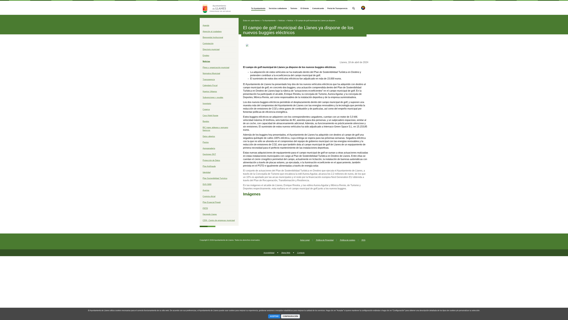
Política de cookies (347, 240)
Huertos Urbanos (210, 91)
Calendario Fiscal (210, 85)
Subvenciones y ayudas (213, 97)
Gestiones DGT (209, 154)
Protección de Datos (211, 160)
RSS (363, 240)
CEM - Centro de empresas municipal (219, 220)
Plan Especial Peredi (212, 202)
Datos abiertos (209, 136)
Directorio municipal (211, 49)
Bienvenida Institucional (213, 37)
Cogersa (206, 109)
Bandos (206, 121)
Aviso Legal (305, 240)
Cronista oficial (209, 196)
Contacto (301, 253)
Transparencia (209, 79)
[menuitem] (258, 8)
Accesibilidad (269, 253)
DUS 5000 (207, 184)
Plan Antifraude (209, 166)
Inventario (207, 103)
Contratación (208, 43)
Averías (206, 190)
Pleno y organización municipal (216, 67)
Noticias (206, 61)
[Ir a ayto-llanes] (216, 8)
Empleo (206, 55)
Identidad (206, 172)
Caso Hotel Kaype (210, 115)
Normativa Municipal (211, 73)
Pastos (206, 142)
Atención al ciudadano (212, 31)
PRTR (205, 208)
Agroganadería (209, 148)
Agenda (206, 25)
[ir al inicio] (556, 302)
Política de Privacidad (325, 240)
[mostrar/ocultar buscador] (353, 9)
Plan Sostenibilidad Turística (215, 178)
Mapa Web (285, 253)
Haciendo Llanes (210, 214)
